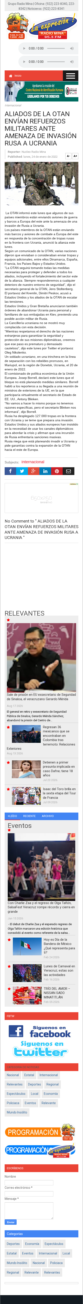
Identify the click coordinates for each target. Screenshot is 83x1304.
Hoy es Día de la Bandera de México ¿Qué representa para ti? (59, 946)
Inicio (18, 75)
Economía (51, 1093)
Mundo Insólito (17, 1112)
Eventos (30, 1103)
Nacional (13, 1075)
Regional (52, 1084)
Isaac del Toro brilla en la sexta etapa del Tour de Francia (59, 793)
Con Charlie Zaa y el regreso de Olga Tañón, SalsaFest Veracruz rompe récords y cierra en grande (41, 907)
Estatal (29, 1075)
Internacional (13, 105)
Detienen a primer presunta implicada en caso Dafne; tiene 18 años (59, 768)
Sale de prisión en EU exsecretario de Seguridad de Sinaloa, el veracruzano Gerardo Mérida (41, 697)
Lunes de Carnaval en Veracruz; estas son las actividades (59, 970)
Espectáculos (16, 1093)
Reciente (29, 816)
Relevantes (15, 1084)
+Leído (12, 816)
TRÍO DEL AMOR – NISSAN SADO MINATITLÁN (57, 993)
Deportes (34, 1084)
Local (34, 1093)
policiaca (13, 1103)
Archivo (48, 816)
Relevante (49, 1103)
